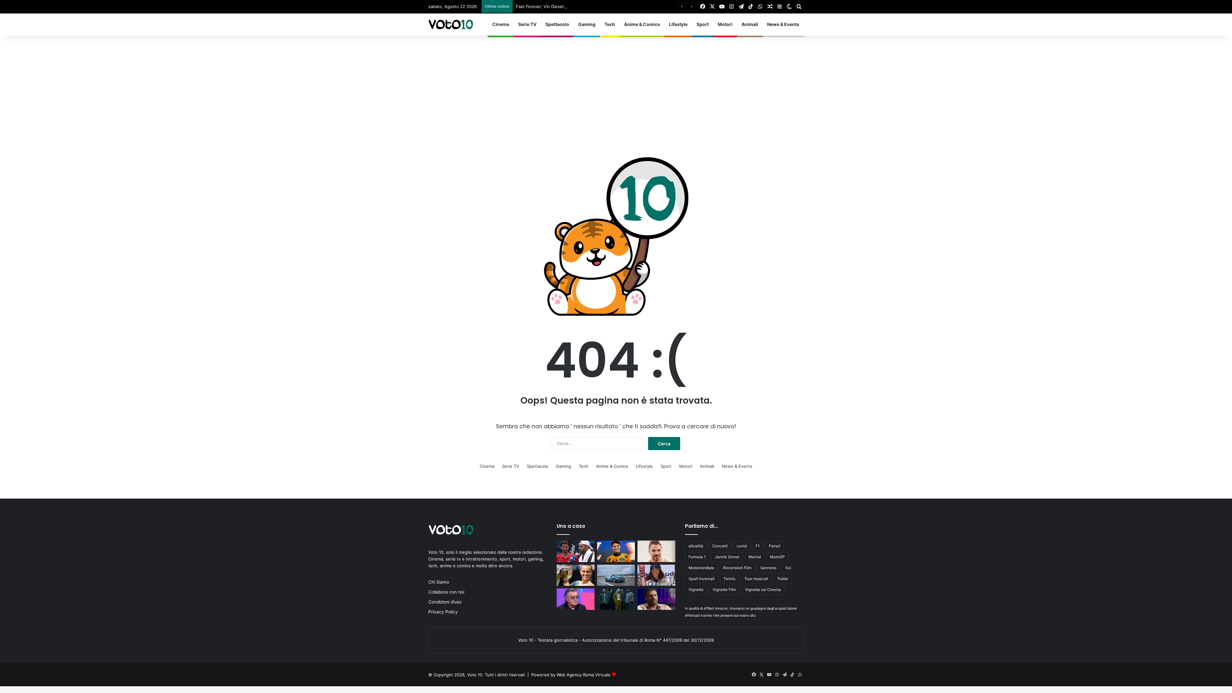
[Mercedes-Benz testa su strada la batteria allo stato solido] (616, 575)
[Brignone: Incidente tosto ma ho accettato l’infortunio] (656, 575)
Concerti (720, 545)
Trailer (782, 578)
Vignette (696, 589)
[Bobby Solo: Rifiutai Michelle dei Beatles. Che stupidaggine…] (576, 599)
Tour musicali (756, 578)
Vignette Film (724, 589)
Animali (749, 24)
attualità (696, 545)
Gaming (586, 24)
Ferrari (774, 545)
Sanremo (768, 567)
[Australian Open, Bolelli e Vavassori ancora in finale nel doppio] (576, 551)
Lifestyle (678, 24)
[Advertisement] (616, 84)
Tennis (729, 578)
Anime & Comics (642, 24)
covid (742, 545)
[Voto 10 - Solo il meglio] (450, 24)
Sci (788, 567)
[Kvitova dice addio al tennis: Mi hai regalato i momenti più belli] (576, 575)
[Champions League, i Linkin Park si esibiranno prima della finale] (616, 599)
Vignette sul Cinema (763, 589)
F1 (758, 545)
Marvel (755, 556)
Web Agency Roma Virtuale (584, 674)
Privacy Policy (443, 611)
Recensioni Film (737, 567)
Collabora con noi (446, 592)
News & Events (783, 24)
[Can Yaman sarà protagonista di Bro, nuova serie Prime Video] (656, 599)
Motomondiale (701, 567)
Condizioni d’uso (444, 601)
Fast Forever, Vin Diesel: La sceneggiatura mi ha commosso (575, 6)
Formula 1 (697, 556)
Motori (725, 24)
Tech (609, 24)
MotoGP (777, 556)
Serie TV (527, 24)
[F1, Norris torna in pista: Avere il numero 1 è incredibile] (616, 551)
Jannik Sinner (727, 556)
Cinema (500, 24)
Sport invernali (701, 578)
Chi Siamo (438, 582)
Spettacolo (557, 24)
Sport (703, 24)
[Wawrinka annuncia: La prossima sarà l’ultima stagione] (656, 551)
